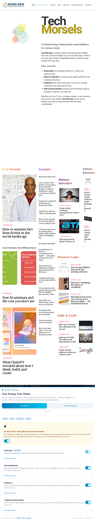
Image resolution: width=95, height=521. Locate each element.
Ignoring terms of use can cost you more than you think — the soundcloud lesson (81, 300)
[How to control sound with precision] (88, 219)
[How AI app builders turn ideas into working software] (64, 268)
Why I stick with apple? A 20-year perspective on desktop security (45, 331)
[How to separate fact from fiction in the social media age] (19, 198)
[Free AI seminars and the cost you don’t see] (19, 266)
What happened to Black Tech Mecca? (67, 240)
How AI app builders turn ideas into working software (80, 269)
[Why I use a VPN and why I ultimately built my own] (86, 325)
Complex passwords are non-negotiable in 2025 (47, 280)
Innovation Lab (77, 5)
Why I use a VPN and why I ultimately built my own (67, 327)
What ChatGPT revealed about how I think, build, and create (17, 367)
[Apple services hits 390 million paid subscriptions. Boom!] (86, 338)
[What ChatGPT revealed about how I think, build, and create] (19, 331)
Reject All (47, 411)
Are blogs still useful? (47, 244)
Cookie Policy (88, 518)
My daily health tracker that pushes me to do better (46, 312)
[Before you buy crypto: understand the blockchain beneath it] (88, 181)
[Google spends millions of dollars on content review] (86, 351)
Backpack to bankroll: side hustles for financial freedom (47, 203)
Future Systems (87, 189)
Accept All (24, 406)
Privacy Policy (77, 518)
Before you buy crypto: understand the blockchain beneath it (88, 202)
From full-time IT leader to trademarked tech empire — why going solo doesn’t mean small (47, 255)
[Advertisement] (47, 135)
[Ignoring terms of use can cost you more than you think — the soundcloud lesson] (64, 299)
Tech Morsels (43, 5)
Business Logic (76, 264)
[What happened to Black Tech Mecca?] (69, 226)
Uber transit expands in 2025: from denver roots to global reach (47, 221)
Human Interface (65, 205)
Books (53, 5)
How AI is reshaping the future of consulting (80, 284)
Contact (88, 5)
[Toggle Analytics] (88, 485)
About (34, 5)
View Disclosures (47, 458)
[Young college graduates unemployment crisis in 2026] (69, 195)
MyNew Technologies (24, 518)
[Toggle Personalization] (88, 467)
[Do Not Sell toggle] (7, 441)
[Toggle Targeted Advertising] (88, 502)
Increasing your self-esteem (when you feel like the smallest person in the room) (47, 291)
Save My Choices (70, 406)
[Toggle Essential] (88, 451)
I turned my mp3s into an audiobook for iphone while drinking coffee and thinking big (47, 233)
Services (66, 5)
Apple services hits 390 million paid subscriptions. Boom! (67, 339)
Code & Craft (64, 321)
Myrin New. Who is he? (47, 177)
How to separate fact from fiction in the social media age (17, 232)
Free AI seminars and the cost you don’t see (18, 299)
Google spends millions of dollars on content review (67, 352)
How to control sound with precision (87, 236)
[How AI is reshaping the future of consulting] (64, 284)
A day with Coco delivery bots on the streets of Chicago (46, 302)
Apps (59, 5)
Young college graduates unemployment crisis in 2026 (69, 211)
